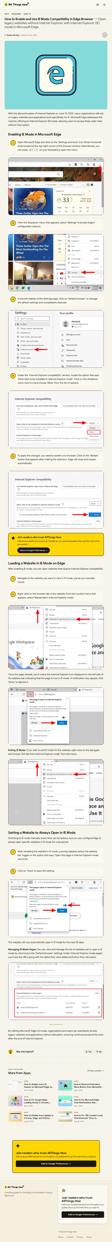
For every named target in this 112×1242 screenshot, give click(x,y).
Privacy (80, 1237)
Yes (90, 1052)
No (100, 1052)
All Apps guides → (95, 1070)
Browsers (16, 14)
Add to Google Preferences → (33, 550)
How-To (27, 14)
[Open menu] (97, 4)
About (60, 1237)
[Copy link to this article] (104, 35)
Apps (7, 14)
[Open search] (104, 5)
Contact (70, 1237)
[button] (56, 186)
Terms (89, 1237)
